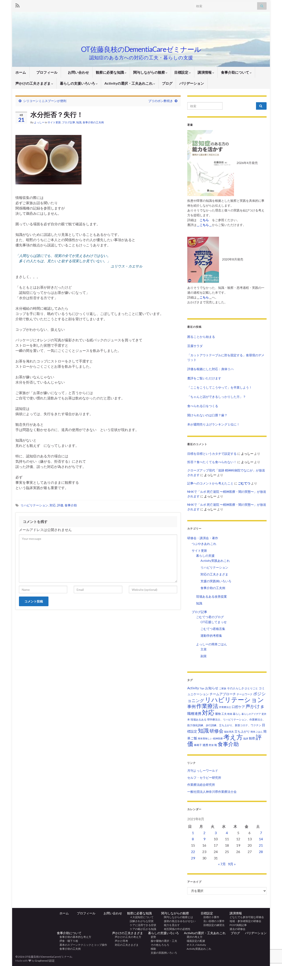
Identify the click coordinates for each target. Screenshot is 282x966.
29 (193, 858)
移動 (152, 948)
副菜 (203, 656)
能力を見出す (170, 925)
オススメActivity (195, 944)
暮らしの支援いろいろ (78, 83)
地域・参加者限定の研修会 (247, 921)
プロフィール (45, 72)
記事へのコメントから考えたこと (210, 483)
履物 (218, 713)
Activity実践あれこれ (215, 560)
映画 (229, 713)
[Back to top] (272, 939)
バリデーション (191, 83)
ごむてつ (244, 483)
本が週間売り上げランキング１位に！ (213, 424)
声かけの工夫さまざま (33, 83)
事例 (191, 706)
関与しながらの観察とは (177, 917)
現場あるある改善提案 (211, 596)
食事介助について (235, 72)
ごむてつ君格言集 (212, 629)
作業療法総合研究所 (201, 784)
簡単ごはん (256, 731)
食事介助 (71, 505)
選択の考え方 (193, 937)
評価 (60, 505)
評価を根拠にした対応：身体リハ (210, 369)
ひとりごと (251, 688)
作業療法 (207, 706)
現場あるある (198, 719)
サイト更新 (54, 122)
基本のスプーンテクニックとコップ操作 (82, 944)
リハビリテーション (34, 505)
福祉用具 (229, 731)
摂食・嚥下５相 (67, 940)
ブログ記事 (68, 122)
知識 (79, 122)
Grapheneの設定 (45, 960)
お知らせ (211, 688)
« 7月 (222, 864)
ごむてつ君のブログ (210, 617)
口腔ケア (238, 707)
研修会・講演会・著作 (202, 538)
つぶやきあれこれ (204, 544)
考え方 (233, 737)
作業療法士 (225, 707)
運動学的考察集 (211, 635)
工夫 (224, 713)
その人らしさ (235, 688)
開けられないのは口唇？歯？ (207, 415)
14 (261, 839)
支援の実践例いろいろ (215, 581)
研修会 (216, 730)
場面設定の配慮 (194, 940)
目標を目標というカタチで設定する (212, 453)
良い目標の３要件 (212, 921)
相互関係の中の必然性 (175, 929)
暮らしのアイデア (251, 713)
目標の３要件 (210, 917)
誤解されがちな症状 (140, 921)
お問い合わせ (76, 72)
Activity (193, 688)
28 (261, 852)
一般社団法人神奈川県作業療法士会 (212, 791)
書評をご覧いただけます (204, 378)
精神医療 (218, 738)
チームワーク (244, 694)
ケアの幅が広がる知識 (141, 929)
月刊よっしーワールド (202, 770)
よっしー (39, 122)
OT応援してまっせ (213, 622)
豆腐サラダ (195, 346)
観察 (252, 738)
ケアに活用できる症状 (141, 925)
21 (261, 845)
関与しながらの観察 (149, 72)
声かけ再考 (120, 940)
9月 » (232, 864)
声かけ (253, 706)
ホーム (20, 72)
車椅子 (198, 745)
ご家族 (222, 688)
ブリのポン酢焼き (160, 101)
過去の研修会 (237, 929)
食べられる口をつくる (202, 406)
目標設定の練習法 (212, 925)
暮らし (237, 713)
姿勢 (152, 937)
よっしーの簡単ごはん (211, 644)
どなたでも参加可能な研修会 (248, 917)
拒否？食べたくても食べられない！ (212, 462)
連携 (205, 745)
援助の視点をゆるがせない (178, 921)
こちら (204, 297)
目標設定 (181, 72)
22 (193, 852)
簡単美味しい (205, 738)
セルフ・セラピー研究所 (204, 777)
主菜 (203, 649)
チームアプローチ (223, 694)
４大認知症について (140, 917)
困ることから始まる (201, 336)
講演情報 (205, 72)
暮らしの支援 (205, 555)
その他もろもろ (158, 944)
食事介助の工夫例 (93, 122)
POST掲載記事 (238, 925)
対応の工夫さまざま (214, 574)
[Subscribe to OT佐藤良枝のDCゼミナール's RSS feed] (17, 5)
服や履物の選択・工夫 (162, 940)
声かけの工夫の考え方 (126, 937)
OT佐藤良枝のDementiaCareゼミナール (141, 49)
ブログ (167, 83)
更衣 (264, 713)
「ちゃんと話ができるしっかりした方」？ (216, 396)
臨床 (245, 738)
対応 (53, 505)
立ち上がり (242, 731)
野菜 (211, 745)
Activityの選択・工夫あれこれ (128, 83)
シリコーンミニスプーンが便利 (44, 101)
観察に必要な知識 (110, 72)
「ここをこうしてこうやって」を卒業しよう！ (219, 387)
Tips (202, 688)
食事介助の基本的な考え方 (74, 937)
